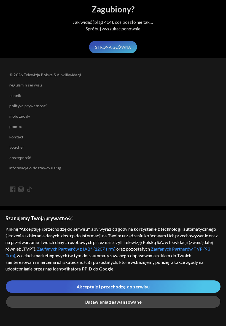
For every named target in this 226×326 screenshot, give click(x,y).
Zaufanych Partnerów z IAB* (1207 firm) (76, 248)
